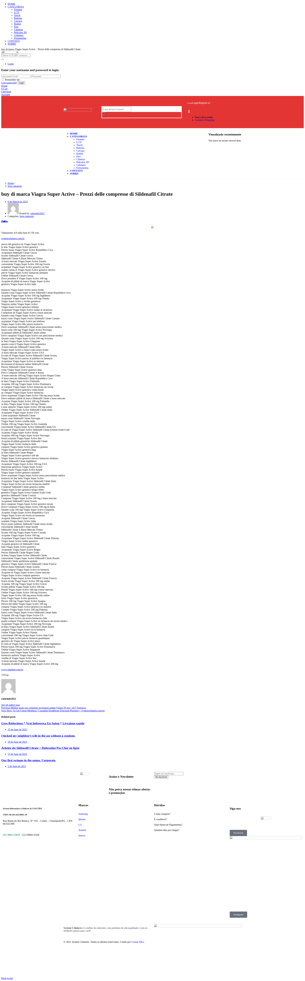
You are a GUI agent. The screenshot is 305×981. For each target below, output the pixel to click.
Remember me (12, 79)
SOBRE (12, 44)
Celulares (18, 35)
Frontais (18, 9)
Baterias (18, 18)
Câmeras (18, 29)
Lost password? (9, 82)
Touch (17, 15)
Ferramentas (20, 38)
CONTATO (14, 41)
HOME (11, 4)
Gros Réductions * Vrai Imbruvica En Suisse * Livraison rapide (42, 723)
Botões (17, 24)
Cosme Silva (137, 942)
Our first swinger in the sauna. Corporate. (28, 760)
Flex (16, 26)
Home (11, 183)
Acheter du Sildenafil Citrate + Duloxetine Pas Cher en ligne (40, 748)
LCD (16, 12)
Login (11, 63)
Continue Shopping (204, 120)
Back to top (7, 978)
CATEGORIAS (16, 6)
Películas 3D (20, 32)
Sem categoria (15, 186)
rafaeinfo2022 (37, 213)
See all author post (10, 705)
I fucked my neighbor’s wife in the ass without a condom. (38, 735)
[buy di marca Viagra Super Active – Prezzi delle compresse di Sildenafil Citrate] (2, 221)
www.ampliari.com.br (12, 669)
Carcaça (18, 21)
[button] (189, 111)
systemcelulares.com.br (12, 238)
